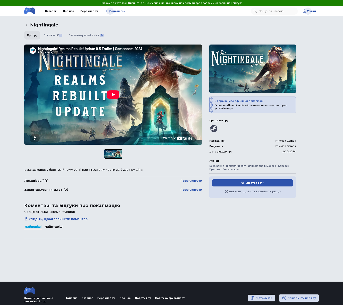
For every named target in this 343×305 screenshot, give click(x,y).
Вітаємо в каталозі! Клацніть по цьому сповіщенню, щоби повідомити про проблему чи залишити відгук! (171, 3)
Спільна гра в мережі (262, 165)
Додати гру (117, 11)
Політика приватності (170, 298)
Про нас (68, 11)
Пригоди (214, 169)
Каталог (51, 11)
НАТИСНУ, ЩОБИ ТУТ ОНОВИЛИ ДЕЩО (255, 191)
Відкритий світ (236, 165)
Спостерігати (254, 182)
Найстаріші (53, 226)
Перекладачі (89, 11)
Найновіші (33, 226)
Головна (71, 298)
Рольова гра (231, 169)
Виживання (216, 165)
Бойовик (283, 165)
